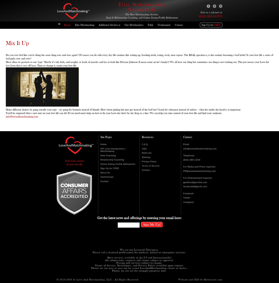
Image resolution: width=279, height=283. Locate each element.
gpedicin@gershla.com (195, 182)
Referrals (147, 153)
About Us (105, 172)
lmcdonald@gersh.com (195, 186)
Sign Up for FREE (109, 168)
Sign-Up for (211, 24)
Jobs (144, 148)
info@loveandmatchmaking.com (22, 116)
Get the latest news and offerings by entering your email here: (139, 218)
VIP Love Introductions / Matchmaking (113, 149)
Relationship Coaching (112, 160)
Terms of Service (151, 166)
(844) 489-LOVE (210, 16)
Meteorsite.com (213, 279)
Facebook (188, 193)
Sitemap (146, 157)
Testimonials (164, 24)
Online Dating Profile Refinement (117, 164)
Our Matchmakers (133, 24)
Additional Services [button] (108, 24)
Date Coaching (108, 155)
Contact (179, 24)
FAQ (150, 24)
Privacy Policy (149, 161)
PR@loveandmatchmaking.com (199, 171)
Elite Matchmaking (84, 24)
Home (67, 24)
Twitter (186, 198)
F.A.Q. (145, 144)
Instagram (188, 202)
